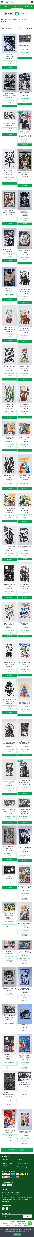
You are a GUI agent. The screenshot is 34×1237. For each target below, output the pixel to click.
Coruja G (9, 288)
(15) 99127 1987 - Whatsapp (12, 1192)
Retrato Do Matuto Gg (24, 133)
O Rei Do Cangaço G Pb (24, 848)
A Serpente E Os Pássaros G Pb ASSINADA (24, 810)
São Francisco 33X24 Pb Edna (24, 585)
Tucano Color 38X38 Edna (24, 509)
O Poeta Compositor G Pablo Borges (9, 55)
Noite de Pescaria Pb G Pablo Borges (9, 1093)
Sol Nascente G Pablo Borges (9, 915)
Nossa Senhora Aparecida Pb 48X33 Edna (9, 743)
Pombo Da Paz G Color (24, 251)
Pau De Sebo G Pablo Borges (24, 924)
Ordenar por (4, 25)
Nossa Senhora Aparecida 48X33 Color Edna (24, 703)
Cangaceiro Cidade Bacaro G (24, 173)
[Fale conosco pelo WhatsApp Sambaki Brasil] (30, 1223)
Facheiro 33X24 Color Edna (9, 405)
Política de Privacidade (23, 1163)
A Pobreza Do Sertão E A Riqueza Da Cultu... (24, 989)
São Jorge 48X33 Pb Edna (24, 663)
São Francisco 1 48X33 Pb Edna (9, 663)
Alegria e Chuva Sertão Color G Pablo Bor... (24, 1056)
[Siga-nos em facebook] (7, 1208)
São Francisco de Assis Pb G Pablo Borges (24, 781)
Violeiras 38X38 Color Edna (9, 438)
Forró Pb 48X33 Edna (9, 782)
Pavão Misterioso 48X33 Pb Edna (24, 743)
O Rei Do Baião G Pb (9, 249)
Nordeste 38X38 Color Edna (9, 509)
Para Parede (22, 19)
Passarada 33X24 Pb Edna (9, 367)
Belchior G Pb (24, 93)
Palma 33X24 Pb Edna (9, 476)
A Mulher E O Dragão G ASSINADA (24, 952)
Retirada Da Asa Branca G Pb (9, 1016)
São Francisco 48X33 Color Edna (24, 329)
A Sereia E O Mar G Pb (24, 46)
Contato (19, 1159)
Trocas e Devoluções (23, 1167)
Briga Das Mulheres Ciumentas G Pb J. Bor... (9, 810)
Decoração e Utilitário (11, 19)
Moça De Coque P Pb (9, 988)
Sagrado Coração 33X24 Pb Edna (9, 700)
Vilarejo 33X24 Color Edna (9, 1056)
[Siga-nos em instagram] (3, 1208)
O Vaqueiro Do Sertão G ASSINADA (9, 211)
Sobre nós (5, 1159)
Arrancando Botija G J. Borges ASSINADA (9, 847)
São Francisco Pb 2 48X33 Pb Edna (24, 290)
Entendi (17, 1235)
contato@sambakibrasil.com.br (13, 1195)
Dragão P (24, 1025)
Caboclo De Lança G (9, 1130)
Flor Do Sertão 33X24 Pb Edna (9, 171)
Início (2, 19)
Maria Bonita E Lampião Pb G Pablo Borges (9, 94)
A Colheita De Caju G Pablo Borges (24, 887)
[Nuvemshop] (17, 1222)
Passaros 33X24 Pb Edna (24, 547)
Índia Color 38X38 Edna (24, 438)
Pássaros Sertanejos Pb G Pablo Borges (9, 122)
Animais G (9, 951)
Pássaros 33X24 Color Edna (24, 624)
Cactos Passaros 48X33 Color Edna (25, 1132)
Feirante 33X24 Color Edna (24, 367)
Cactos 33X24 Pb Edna (9, 547)
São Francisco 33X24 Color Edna (24, 405)
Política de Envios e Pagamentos (7, 1164)
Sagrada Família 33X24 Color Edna (24, 476)
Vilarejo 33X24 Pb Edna (9, 585)
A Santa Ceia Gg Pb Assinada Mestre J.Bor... (24, 1083)
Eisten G (9, 876)
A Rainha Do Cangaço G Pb (24, 212)
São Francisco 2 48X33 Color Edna (9, 328)
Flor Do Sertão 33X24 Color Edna (9, 624)
